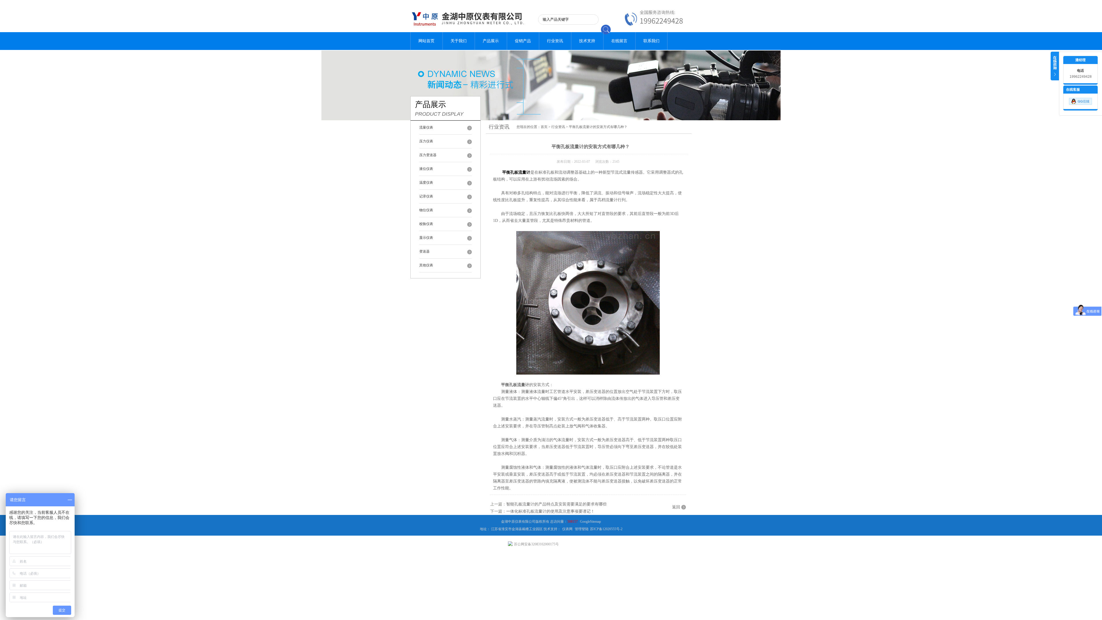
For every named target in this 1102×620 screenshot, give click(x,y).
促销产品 (523, 41)
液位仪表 (426, 169)
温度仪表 (426, 183)
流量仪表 (426, 127)
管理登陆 (582, 529)
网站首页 (426, 41)
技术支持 (587, 41)
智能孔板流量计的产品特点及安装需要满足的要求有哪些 (556, 504)
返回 (676, 507)
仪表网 (567, 529)
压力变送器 (427, 155)
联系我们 (651, 41)
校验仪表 (426, 224)
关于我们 (459, 41)
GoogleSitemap (590, 522)
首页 (544, 127)
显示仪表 (426, 238)
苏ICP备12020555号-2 (606, 529)
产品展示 (491, 41)
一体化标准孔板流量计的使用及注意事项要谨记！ (550, 511)
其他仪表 (426, 265)
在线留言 (619, 41)
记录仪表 (426, 196)
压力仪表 (426, 141)
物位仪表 (426, 210)
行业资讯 (555, 41)
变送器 (424, 251)
